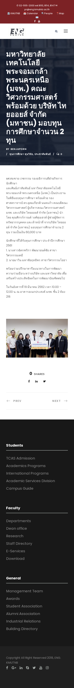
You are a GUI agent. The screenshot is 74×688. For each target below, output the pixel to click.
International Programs (27, 473)
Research (14, 535)
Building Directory (22, 628)
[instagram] (47, 667)
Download (15, 558)
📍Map (60, 13)
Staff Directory (19, 543)
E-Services (15, 551)
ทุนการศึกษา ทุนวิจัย (21, 154)
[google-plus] (14, 667)
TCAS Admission (20, 458)
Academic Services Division (30, 480)
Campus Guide (19, 488)
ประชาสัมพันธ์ (42, 154)
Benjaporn (19, 149)
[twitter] (34, 667)
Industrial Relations (23, 621)
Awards (13, 598)
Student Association (24, 606)
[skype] (27, 667)
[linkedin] (21, 667)
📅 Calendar (30, 13)
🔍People (47, 13)
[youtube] (39, 21)
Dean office (16, 528)
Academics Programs (26, 465)
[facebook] (34, 21)
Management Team (24, 591)
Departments (18, 520)
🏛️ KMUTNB (13, 13)
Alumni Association (23, 613)
